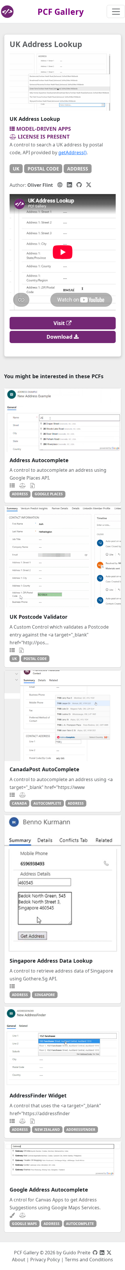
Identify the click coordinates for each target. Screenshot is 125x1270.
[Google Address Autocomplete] (62, 1161)
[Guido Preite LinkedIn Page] (102, 1252)
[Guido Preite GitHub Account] (95, 1252)
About (18, 1259)
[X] (88, 184)
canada (19, 803)
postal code (43, 169)
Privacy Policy (45, 1259)
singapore (45, 994)
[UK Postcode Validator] (62, 557)
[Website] (60, 184)
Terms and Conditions (89, 1259)
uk (16, 169)
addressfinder (80, 1129)
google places (49, 494)
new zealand (47, 1129)
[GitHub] (79, 184)
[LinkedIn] (69, 184)
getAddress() (72, 152)
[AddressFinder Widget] (62, 1047)
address (77, 169)
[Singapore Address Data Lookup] (62, 884)
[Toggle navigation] (116, 11)
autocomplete (47, 803)
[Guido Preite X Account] (109, 1252)
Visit (59, 323)
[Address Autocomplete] (62, 420)
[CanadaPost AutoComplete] (62, 715)
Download (60, 336)
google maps (24, 1223)
